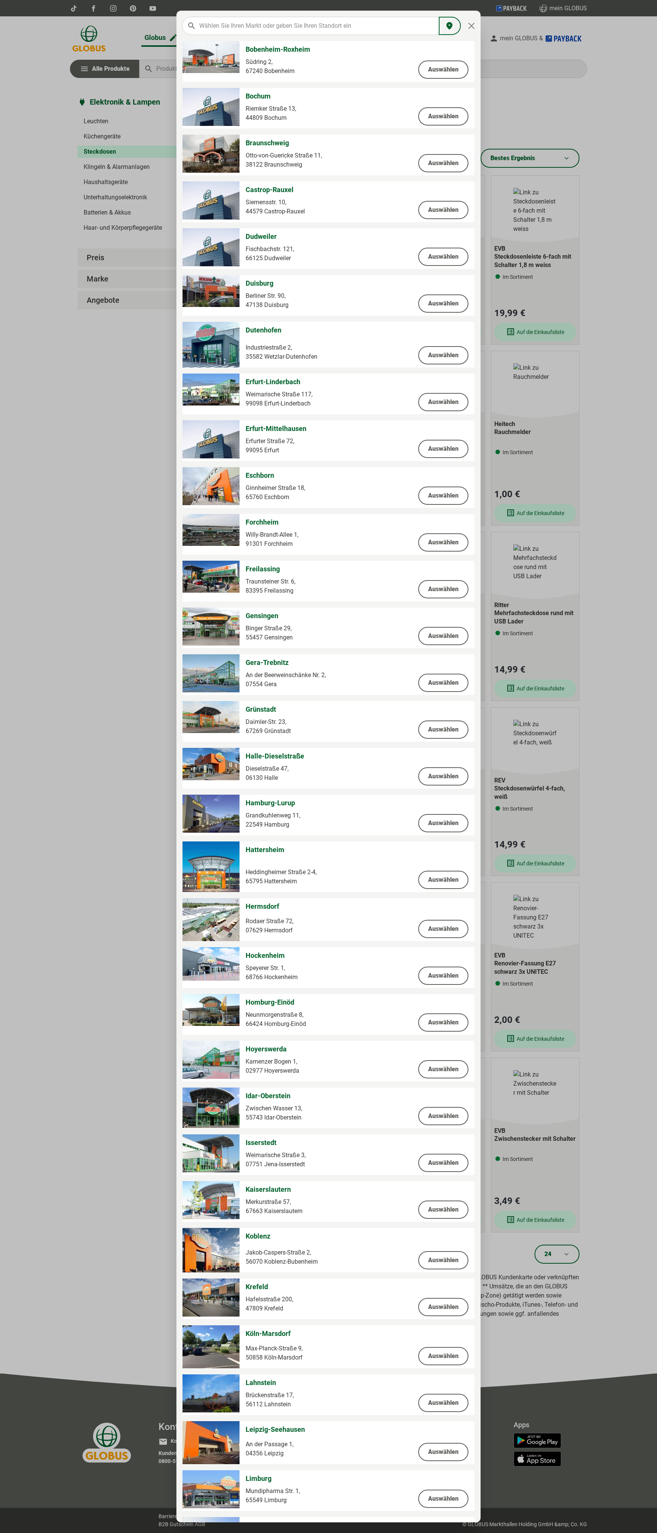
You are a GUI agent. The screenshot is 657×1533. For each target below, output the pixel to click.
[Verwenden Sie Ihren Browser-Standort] (450, 26)
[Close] (471, 26)
